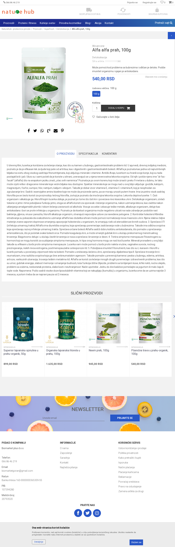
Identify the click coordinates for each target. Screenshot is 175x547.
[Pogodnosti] (123, 10)
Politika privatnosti (128, 453)
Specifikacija (88, 153)
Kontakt (64, 462)
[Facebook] (29, 131)
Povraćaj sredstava (128, 481)
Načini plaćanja (126, 467)
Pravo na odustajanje (129, 486)
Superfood (49, 29)
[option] (44, 83)
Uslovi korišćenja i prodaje (132, 448)
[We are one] (9, 118)
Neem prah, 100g (99, 350)
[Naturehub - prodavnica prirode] (18, 11)
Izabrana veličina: (104, 88)
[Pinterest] (62, 131)
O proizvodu (66, 153)
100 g (96, 93)
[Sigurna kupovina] (157, 10)
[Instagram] (97, 513)
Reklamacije (124, 477)
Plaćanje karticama (128, 472)
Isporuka (123, 462)
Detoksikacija (62, 29)
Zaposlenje (66, 453)
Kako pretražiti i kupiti (129, 457)
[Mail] (56, 131)
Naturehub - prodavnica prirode (16, 29)
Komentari (109, 153)
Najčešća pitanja (68, 467)
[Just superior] (7, 339)
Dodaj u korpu (116, 108)
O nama (64, 448)
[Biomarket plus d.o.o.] (29, 452)
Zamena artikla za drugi (131, 491)
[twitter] (88, 513)
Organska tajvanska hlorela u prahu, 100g (63, 352)
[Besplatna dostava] (89, 10)
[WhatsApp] (42, 131)
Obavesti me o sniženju (156, 77)
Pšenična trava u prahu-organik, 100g (149, 352)
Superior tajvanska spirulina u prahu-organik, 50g (21, 352)
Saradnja (65, 457)
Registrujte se (149, 2)
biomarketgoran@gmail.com (17, 470)
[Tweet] (35, 131)
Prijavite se (125, 418)
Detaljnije (38, 542)
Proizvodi (37, 29)
